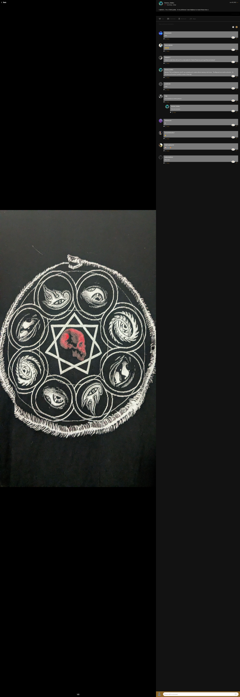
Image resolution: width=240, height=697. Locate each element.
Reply (168, 39)
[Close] (3, 2)
